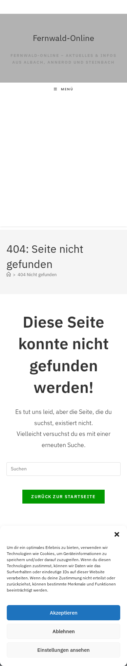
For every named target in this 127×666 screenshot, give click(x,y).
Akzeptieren (64, 612)
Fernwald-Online (63, 37)
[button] (116, 534)
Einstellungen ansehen (63, 650)
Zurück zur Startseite (63, 497)
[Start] (8, 275)
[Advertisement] (63, 162)
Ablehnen (63, 631)
